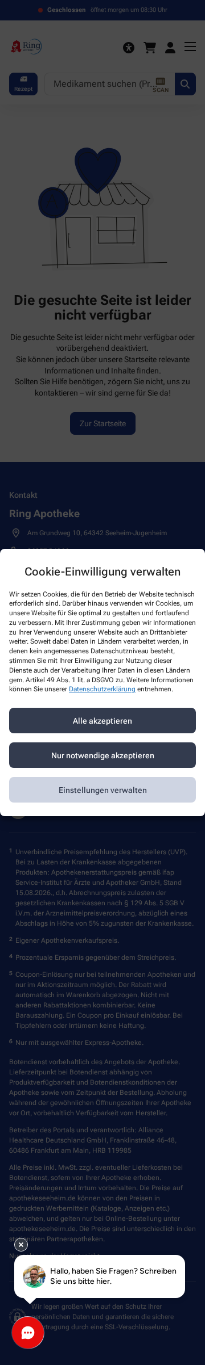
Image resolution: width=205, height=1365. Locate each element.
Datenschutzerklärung (102, 690)
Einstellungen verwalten (103, 790)
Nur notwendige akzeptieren (102, 755)
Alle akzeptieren (102, 720)
